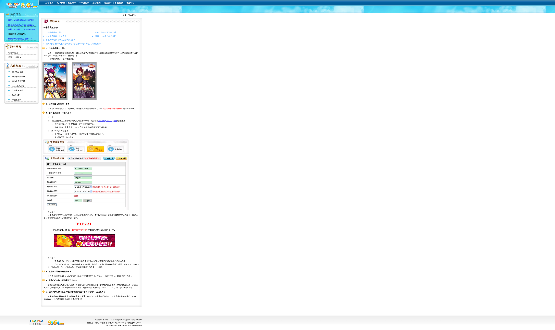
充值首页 (49, 3)
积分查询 (119, 3)
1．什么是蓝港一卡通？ (53, 32)
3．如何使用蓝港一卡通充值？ (55, 36)
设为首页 (130, 320)
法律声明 (122, 320)
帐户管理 (61, 3)
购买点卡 (72, 3)
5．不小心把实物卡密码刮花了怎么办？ (59, 40)
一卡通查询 (84, 3)
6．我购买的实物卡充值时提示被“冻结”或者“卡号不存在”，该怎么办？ (72, 44)
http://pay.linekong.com (107, 121)
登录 (124, 15)
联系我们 (114, 320)
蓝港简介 (98, 320)
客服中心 (130, 3)
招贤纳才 (106, 320)
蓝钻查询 (96, 3)
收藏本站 (138, 320)
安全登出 (132, 15)
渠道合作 (108, 3)
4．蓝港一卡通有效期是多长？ (105, 36)
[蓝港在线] (21, 8)
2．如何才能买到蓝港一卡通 (104, 32)
